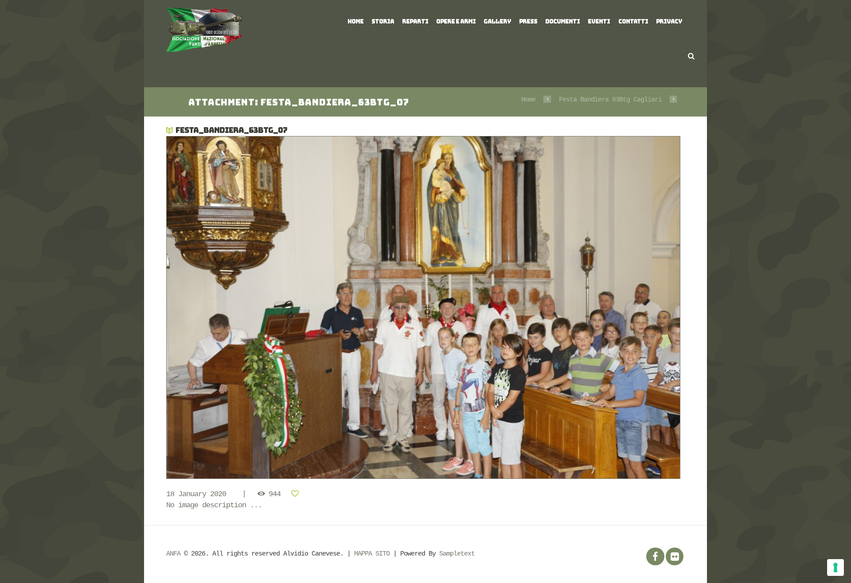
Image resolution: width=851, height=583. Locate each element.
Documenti (562, 21)
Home (355, 21)
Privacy (669, 21)
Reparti (415, 21)
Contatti (633, 21)
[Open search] (691, 56)
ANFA (173, 553)
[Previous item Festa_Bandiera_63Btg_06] (296, 307)
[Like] (296, 494)
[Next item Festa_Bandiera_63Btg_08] (555, 307)
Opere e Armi (456, 21)
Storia (382, 21)
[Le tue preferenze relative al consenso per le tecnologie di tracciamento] (835, 567)
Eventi (599, 21)
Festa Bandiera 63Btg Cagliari (610, 99)
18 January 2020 (196, 494)
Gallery (497, 21)
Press (528, 21)
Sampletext (457, 553)
